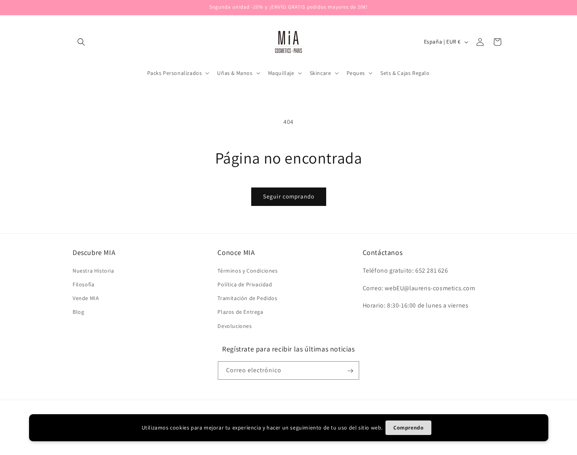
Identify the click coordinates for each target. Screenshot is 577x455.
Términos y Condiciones (247, 270)
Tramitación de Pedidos (247, 298)
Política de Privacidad (244, 284)
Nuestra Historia (93, 270)
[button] (81, 42)
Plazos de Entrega (240, 311)
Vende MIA (86, 298)
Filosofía (83, 284)
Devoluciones (234, 325)
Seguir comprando (288, 196)
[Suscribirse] (350, 371)
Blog (78, 311)
